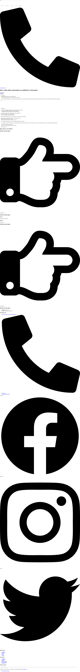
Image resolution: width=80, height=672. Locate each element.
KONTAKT (20, 5)
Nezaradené (1, 93)
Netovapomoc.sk (24, 669)
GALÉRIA (11, 5)
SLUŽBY (2, 5)
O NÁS (16, 5)
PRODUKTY (7, 5)
